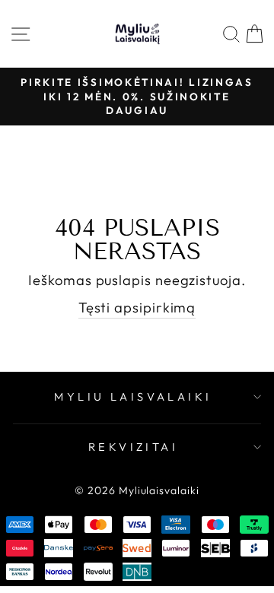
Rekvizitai (133, 446)
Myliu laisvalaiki (133, 396)
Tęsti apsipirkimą (137, 307)
